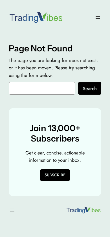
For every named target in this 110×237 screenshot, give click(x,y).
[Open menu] (97, 17)
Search (90, 88)
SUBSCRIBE (55, 175)
